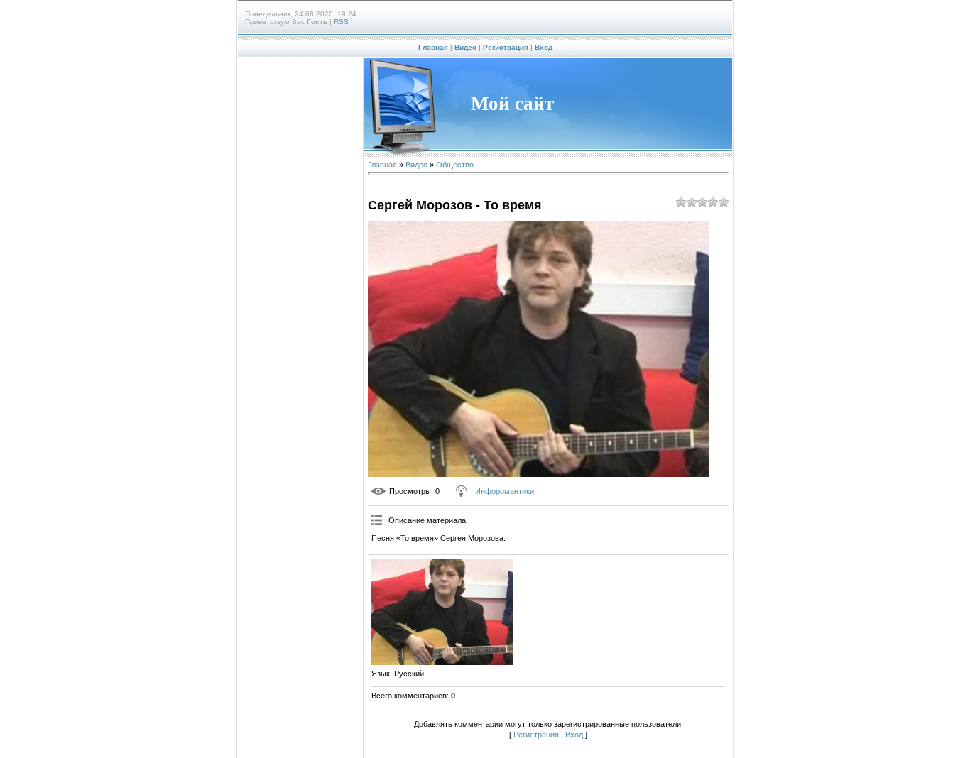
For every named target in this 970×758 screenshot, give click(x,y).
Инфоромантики (504, 491)
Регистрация (505, 47)
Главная (433, 47)
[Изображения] (442, 612)
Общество (455, 164)
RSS (341, 22)
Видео (465, 47)
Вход (543, 47)
